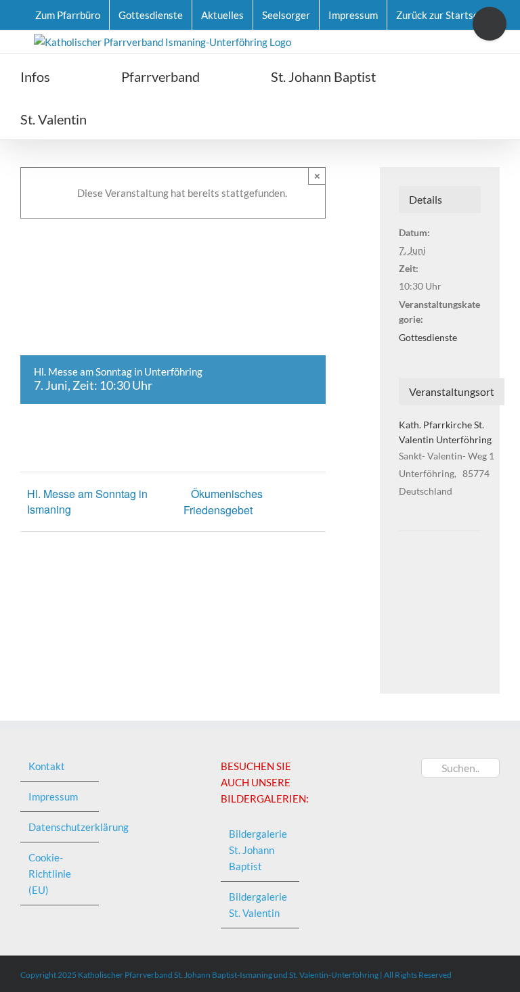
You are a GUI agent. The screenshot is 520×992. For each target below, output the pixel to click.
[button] (163, 118)
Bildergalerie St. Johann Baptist (258, 850)
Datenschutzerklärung (60, 827)
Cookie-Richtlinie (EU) (49, 873)
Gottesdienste (428, 337)
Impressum (53, 796)
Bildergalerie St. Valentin (258, 904)
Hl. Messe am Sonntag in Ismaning (87, 501)
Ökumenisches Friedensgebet (223, 502)
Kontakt (46, 766)
